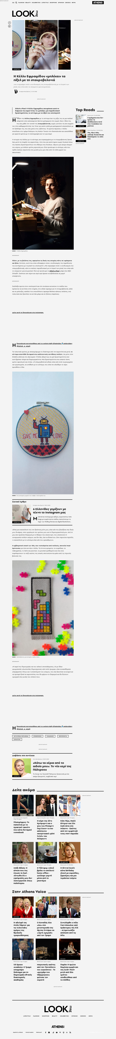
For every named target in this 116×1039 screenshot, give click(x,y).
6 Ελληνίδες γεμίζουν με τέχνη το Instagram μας (49, 510)
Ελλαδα (39, 959)
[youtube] (57, 1032)
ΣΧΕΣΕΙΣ (68, 2)
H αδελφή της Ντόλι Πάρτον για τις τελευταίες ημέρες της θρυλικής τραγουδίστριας (22, 929)
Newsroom (90, 115)
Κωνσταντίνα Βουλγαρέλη (21, 818)
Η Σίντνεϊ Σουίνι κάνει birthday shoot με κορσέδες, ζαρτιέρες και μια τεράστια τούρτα (69, 873)
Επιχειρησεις (37, 736)
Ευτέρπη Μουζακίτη (24, 91)
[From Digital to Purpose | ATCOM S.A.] (96, 1032)
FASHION (21, 2)
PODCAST (39, 1032)
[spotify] (60, 1032)
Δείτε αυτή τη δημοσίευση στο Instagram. (28, 312)
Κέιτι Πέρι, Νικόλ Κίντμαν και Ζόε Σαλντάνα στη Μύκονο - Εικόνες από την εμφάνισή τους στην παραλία (69, 827)
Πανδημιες (50, 736)
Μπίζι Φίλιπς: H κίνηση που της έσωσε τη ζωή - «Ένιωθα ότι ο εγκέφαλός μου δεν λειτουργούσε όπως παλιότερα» (23, 875)
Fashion (16, 815)
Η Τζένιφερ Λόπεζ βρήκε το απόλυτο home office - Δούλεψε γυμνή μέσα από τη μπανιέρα (45, 874)
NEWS (74, 2)
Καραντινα (17, 739)
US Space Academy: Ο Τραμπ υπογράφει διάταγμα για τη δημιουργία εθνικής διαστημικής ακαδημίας (23, 972)
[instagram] (49, 1032)
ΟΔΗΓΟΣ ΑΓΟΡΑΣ (18, 1032)
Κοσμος (39, 917)
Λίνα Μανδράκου (37, 759)
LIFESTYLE (45, 2)
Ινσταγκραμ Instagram (21, 736)
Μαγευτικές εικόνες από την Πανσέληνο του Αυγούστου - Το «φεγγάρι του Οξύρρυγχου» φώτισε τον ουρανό (46, 972)
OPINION (61, 2)
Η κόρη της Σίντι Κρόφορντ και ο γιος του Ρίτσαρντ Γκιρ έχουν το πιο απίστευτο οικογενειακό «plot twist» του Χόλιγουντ (46, 830)
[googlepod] (67, 1032)
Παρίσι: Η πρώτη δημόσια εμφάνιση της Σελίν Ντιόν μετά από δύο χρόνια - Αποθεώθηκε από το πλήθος (69, 972)
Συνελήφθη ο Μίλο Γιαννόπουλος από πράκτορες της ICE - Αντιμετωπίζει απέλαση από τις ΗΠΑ (69, 929)
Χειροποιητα (63, 736)
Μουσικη (16, 917)
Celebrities (41, 815)
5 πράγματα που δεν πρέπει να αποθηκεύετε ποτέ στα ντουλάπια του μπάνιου (95, 122)
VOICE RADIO (29, 1032)
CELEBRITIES (36, 2)
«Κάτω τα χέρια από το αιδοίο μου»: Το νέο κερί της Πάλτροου (52, 766)
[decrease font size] (9, 22)
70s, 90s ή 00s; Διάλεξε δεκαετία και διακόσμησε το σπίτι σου (95, 136)
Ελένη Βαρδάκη (91, 130)
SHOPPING (53, 2)
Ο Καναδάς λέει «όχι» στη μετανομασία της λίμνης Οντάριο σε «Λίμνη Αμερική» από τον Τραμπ (45, 929)
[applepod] (63, 1032)
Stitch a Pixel (54, 271)
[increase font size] (9, 26)
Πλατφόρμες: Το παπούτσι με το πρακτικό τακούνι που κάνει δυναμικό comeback (23, 827)
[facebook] (46, 1032)
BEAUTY (28, 2)
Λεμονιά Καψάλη (41, 818)
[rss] (70, 1032)
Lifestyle (17, 69)
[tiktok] (53, 1032)
